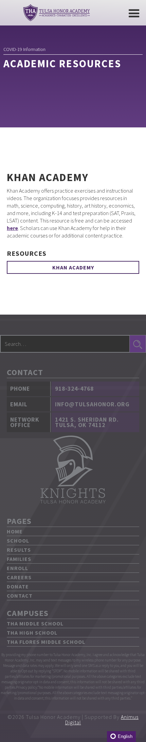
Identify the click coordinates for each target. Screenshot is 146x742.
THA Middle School (35, 623)
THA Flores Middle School (46, 641)
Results (19, 549)
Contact (20, 595)
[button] (133, 12)
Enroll (17, 568)
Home (15, 531)
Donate (18, 586)
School (18, 540)
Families (19, 558)
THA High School (32, 632)
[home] (55, 12)
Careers (19, 577)
